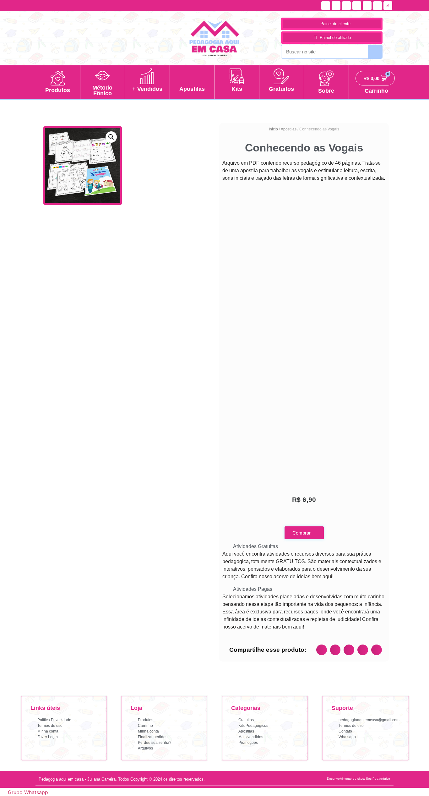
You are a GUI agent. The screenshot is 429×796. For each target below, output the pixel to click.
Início (273, 129)
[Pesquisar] (375, 51)
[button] (111, 137)
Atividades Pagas (252, 589)
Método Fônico (102, 90)
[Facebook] (325, 5)
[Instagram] (336, 5)
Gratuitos (281, 89)
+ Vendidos (147, 89)
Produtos (57, 90)
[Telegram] (377, 5)
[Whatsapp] (356, 5)
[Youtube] (346, 5)
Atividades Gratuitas (255, 546)
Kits (236, 89)
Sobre (326, 91)
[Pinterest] (367, 5)
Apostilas (192, 89)
